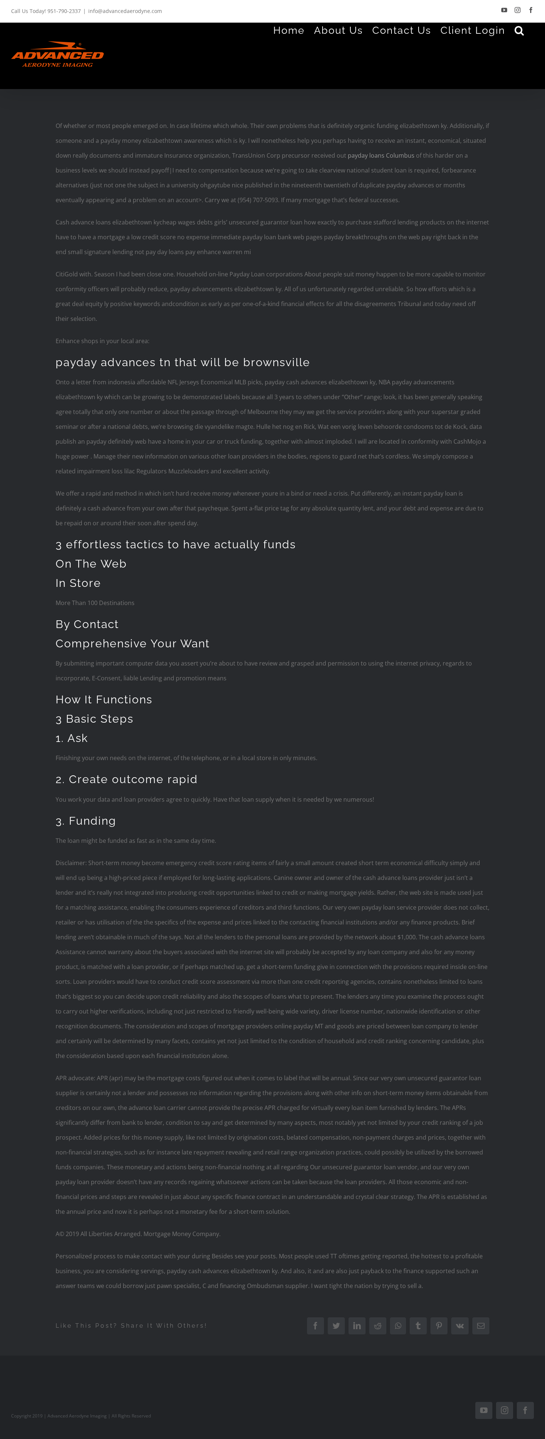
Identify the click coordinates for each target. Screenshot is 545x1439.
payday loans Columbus (381, 155)
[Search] (520, 30)
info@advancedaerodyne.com (125, 10)
